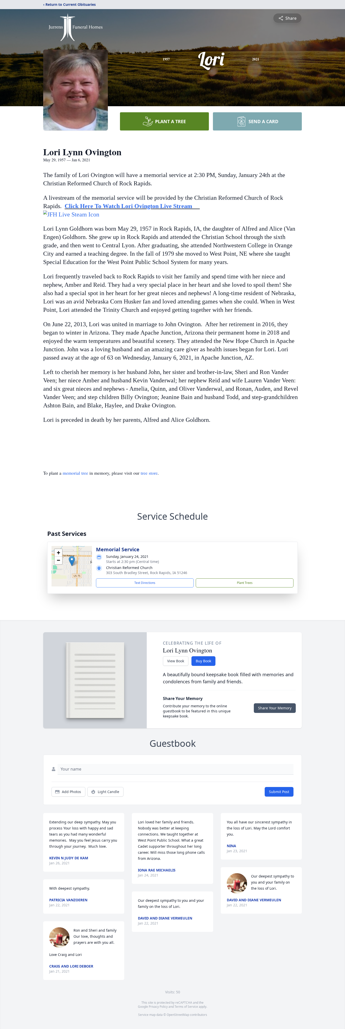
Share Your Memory (274, 708)
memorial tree (75, 473)
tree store (149, 473)
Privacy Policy (158, 1006)
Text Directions (144, 583)
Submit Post (279, 791)
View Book (175, 661)
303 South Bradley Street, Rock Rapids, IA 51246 (146, 572)
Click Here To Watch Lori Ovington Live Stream (131, 206)
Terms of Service (186, 1006)
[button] (72, 561)
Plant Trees (245, 583)
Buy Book (203, 661)
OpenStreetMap (178, 1015)
